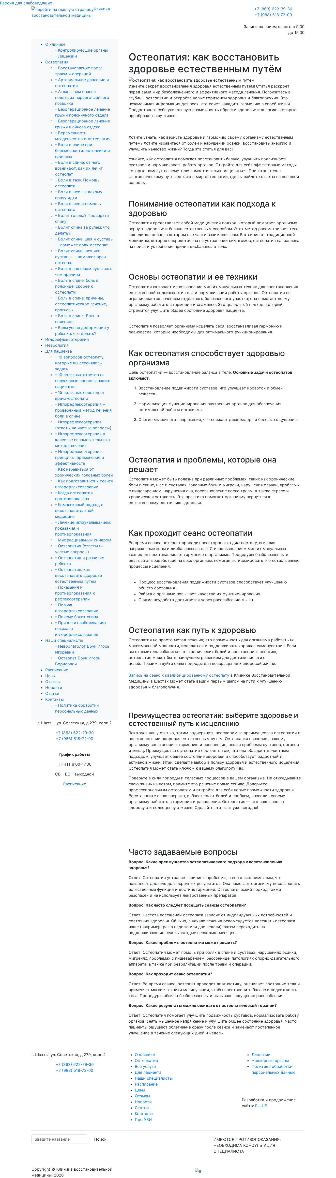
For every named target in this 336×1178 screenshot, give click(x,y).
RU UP (261, 1105)
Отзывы (53, 681)
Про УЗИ (143, 1119)
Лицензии (261, 1054)
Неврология (57, 345)
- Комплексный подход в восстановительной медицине (79, 510)
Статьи (52, 693)
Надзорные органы (270, 1060)
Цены (50, 675)
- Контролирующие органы (81, 50)
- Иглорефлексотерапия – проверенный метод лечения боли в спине (83, 410)
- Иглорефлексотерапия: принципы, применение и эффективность (79, 457)
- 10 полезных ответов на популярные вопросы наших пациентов (82, 380)
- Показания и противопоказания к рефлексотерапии (75, 593)
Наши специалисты (64, 640)
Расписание (56, 669)
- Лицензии (66, 56)
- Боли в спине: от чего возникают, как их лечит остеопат (79, 168)
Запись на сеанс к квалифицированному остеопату (179, 675)
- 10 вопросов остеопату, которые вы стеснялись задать (79, 363)
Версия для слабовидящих (26, 2)
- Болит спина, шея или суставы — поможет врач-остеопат (81, 256)
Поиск (100, 1139)
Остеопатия (56, 62)
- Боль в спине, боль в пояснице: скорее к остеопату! (76, 286)
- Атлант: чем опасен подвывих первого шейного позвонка (82, 97)
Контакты (54, 699)
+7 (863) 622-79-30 (273, 8)
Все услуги (145, 1066)
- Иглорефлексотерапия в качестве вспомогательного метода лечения (82, 439)
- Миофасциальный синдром (83, 539)
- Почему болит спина (76, 616)
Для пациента (58, 351)
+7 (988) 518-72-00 (273, 14)
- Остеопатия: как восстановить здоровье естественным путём (78, 575)
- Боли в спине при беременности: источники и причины (82, 150)
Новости (53, 687)
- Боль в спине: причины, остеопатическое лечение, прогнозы (81, 304)
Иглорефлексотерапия (67, 339)
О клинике (55, 44)
